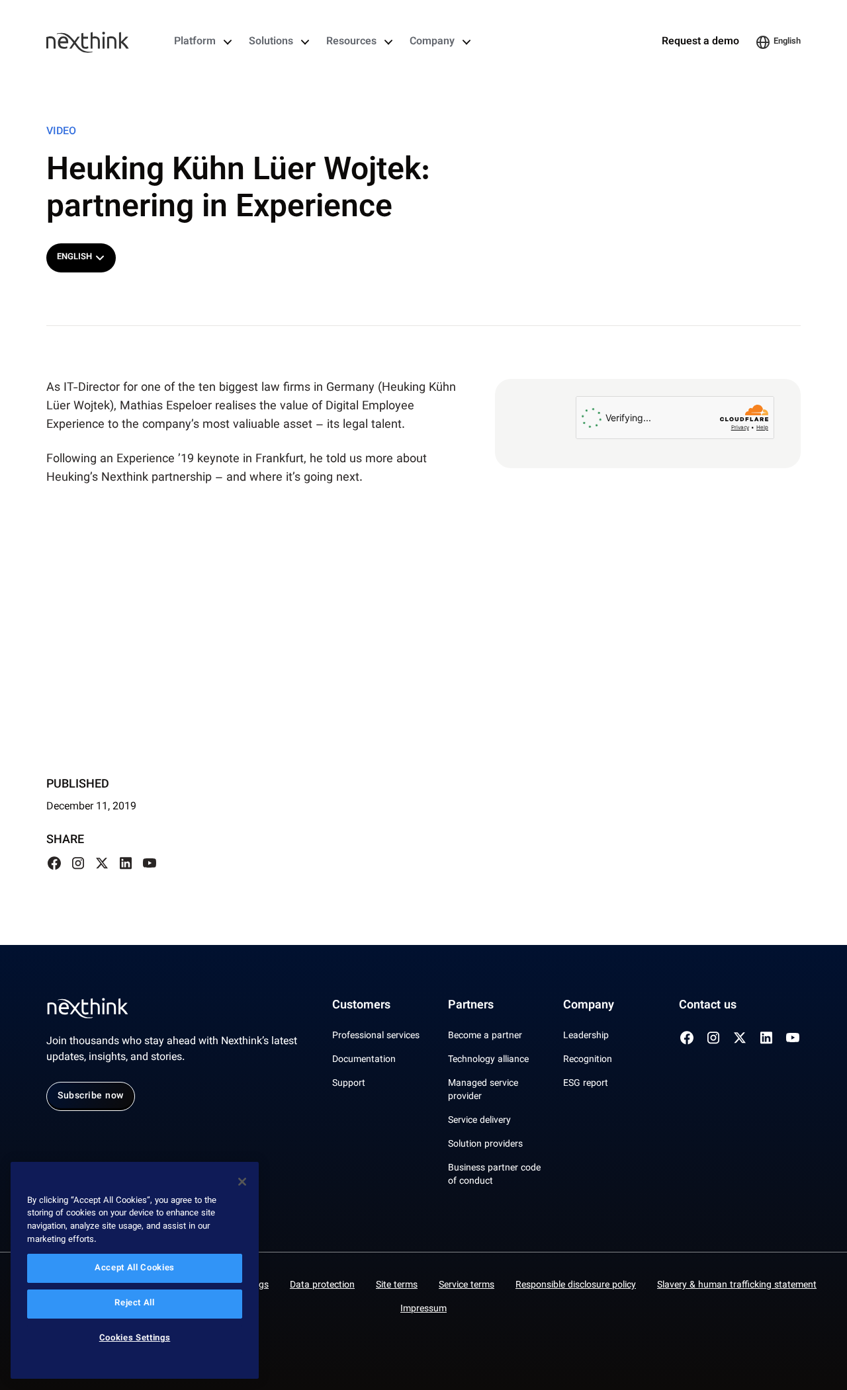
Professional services (376, 1036)
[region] (135, 1270)
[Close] (242, 1181)
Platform (195, 42)
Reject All (134, 1304)
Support (348, 1083)
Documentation (364, 1060)
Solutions (271, 42)
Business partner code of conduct (494, 1175)
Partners (471, 1006)
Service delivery (479, 1120)
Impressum (423, 1309)
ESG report (585, 1083)
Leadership (586, 1036)
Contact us (707, 1006)
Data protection (322, 1285)
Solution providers (485, 1144)
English (787, 41)
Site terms (397, 1285)
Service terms (466, 1285)
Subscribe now (91, 1096)
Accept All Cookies (135, 1268)
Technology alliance (488, 1060)
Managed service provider (483, 1090)
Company (432, 42)
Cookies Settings (135, 1339)
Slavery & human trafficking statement (737, 1285)
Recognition (587, 1060)
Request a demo (700, 42)
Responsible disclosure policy (575, 1285)
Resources (351, 42)
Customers (361, 1006)
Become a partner (485, 1036)
